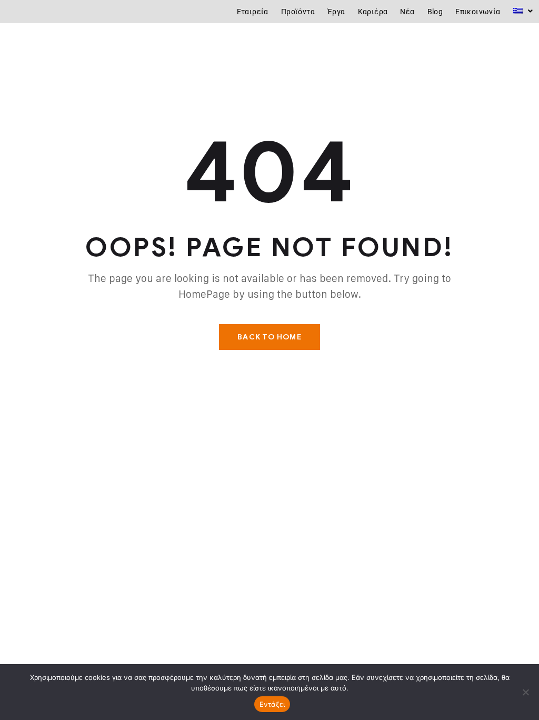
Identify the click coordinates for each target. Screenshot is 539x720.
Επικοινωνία (477, 11)
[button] (523, 11)
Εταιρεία (252, 11)
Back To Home (269, 337)
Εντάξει (272, 704)
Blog (435, 11)
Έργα (336, 11)
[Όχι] (526, 692)
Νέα (407, 11)
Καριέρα (373, 11)
